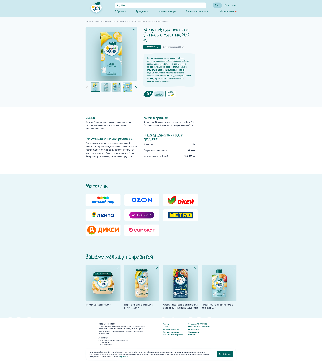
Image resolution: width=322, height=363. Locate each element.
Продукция (166, 324)
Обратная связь (193, 332)
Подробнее (122, 357)
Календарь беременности (171, 332)
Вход (217, 5)
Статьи (165, 327)
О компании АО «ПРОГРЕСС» (198, 324)
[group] (103, 200)
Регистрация (230, 5)
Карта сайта (192, 335)
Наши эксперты (193, 329)
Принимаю (225, 354)
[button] (88, 87)
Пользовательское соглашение (199, 327)
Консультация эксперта (171, 329)
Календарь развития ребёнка (173, 335)
